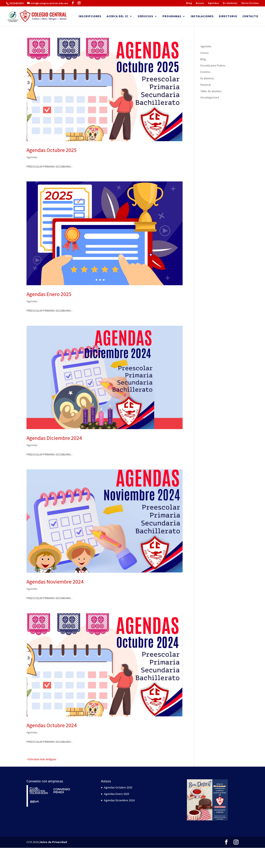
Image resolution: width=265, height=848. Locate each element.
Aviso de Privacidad (53, 842)
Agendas (213, 3)
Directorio (228, 16)
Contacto (250, 16)
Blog (189, 3)
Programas (172, 16)
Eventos (205, 72)
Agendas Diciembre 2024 (54, 437)
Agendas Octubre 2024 (51, 725)
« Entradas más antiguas (41, 759)
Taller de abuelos (211, 91)
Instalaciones (202, 16)
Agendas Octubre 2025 (51, 150)
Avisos (200, 3)
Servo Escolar (250, 3)
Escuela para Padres (212, 65)
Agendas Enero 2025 (48, 294)
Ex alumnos (230, 3)
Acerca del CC (117, 16)
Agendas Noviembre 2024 (54, 581)
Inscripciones (90, 16)
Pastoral (205, 85)
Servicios (145, 16)
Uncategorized (209, 97)
